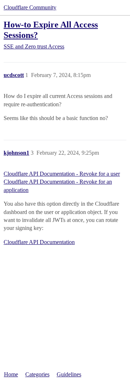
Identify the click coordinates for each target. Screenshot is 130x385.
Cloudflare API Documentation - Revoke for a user (62, 174)
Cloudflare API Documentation (39, 242)
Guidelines (69, 374)
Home (11, 374)
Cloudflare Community (30, 7)
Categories (37, 374)
